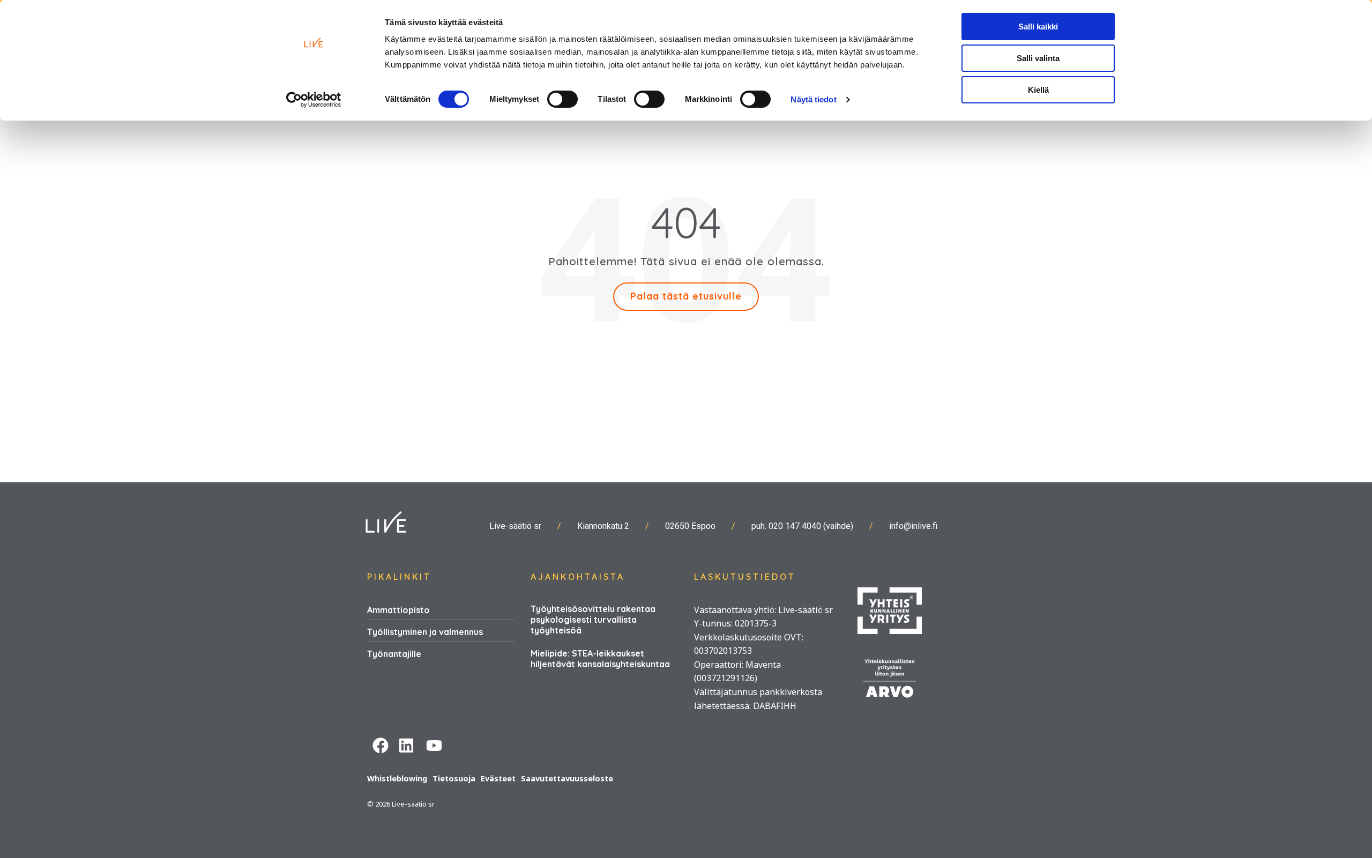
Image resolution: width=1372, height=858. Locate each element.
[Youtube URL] (434, 744)
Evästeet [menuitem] (498, 778)
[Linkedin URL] (407, 744)
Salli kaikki (1038, 26)
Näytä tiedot (813, 99)
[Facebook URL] (380, 744)
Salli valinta (1038, 58)
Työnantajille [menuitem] (394, 653)
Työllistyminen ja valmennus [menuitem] (425, 631)
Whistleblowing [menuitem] (397, 778)
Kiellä (1038, 89)
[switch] (562, 99)
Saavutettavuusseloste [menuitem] (567, 778)
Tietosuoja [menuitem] (454, 778)
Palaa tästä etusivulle (686, 296)
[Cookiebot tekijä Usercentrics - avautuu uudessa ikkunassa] (314, 100)
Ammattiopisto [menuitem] (398, 610)
